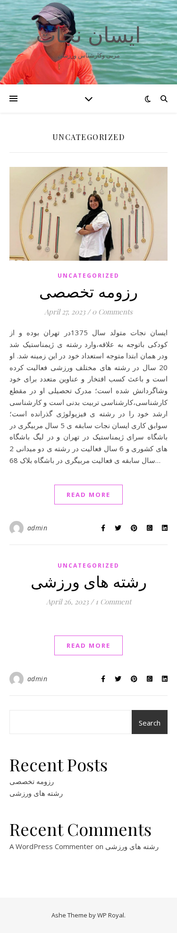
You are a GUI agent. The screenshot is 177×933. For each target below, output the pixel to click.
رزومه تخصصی (88, 291)
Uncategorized (88, 276)
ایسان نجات (88, 34)
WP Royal (110, 915)
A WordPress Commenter (51, 846)
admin (37, 527)
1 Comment (113, 601)
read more (88, 494)
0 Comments (112, 311)
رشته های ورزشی (89, 580)
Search (149, 722)
